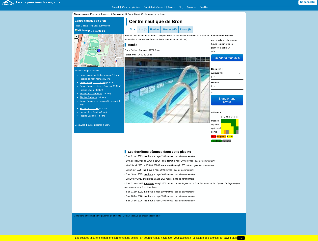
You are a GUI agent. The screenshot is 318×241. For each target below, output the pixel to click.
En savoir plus (228, 237)
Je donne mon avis (227, 58)
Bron (136, 14)
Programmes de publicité (109, 216)
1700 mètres (167, 179)
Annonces (191, 7)
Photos (183, 29)
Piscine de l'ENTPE (89, 108)
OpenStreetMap (92, 66)
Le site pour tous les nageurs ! (39, 2)
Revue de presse (140, 216)
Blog (181, 7)
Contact (126, 216)
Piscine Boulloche (88, 97)
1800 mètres (166, 170)
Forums (171, 7)
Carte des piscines (131, 7)
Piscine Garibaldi (88, 116)
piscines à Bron (101, 125)
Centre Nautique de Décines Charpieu (98, 101)
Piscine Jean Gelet (89, 112)
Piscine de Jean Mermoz (92, 79)
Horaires (154, 29)
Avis (141, 29)
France (104, 14)
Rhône (128, 14)
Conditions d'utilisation (84, 216)
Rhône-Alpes (116, 14)
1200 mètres (167, 156)
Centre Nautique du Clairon (93, 82)
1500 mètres (186, 165)
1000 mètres (187, 161)
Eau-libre (204, 7)
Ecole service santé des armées (95, 75)
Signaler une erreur (227, 100)
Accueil (115, 7)
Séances (166, 29)
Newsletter (155, 216)
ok (241, 238)
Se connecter (307, 2)
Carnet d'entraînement (154, 7)
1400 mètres (167, 200)
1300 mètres (167, 196)
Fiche (132, 29)
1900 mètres (167, 192)
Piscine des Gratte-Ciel (91, 93)
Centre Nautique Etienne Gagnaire (96, 86)
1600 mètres (167, 174)
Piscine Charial (87, 90)
